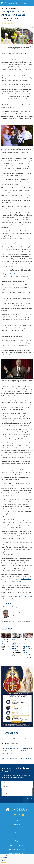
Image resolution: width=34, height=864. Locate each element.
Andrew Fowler (5, 761)
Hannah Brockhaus (27, 656)
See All (28, 662)
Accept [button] (3, 860)
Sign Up (30, 799)
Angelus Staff (4, 646)
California (4, 8)
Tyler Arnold (26, 654)
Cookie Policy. (5, 857)
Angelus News (14, 18)
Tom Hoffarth (5, 18)
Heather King (15, 652)
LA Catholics (14, 8)
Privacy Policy (24, 856)
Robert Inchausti (5, 743)
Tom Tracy (4, 753)
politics (18, 607)
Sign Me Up (4, 796)
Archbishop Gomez (5, 607)
